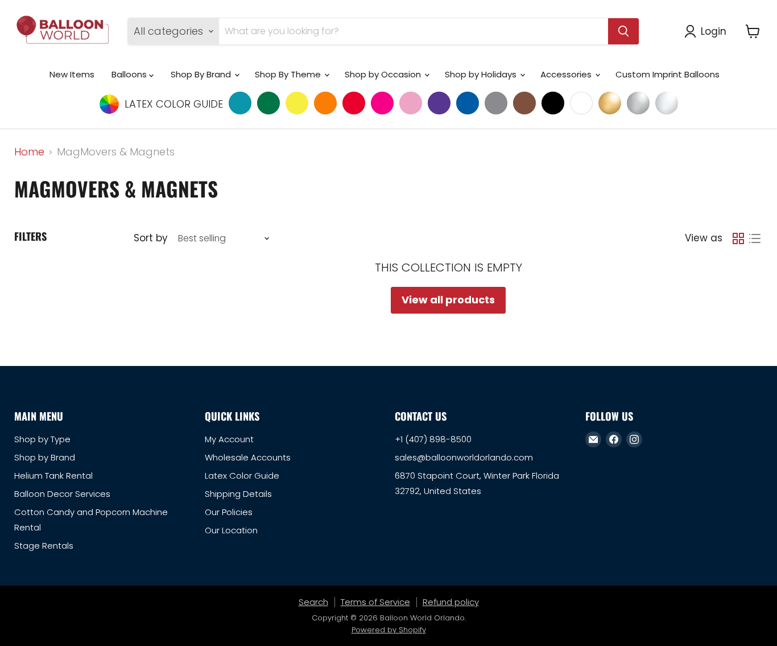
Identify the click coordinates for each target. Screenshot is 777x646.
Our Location (231, 530)
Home (29, 152)
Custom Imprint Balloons (667, 74)
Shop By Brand (202, 74)
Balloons (130, 74)
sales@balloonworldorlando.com (464, 457)
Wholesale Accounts (248, 457)
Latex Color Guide (242, 476)
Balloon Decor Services (62, 494)
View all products (448, 300)
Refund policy (451, 602)
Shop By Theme (289, 74)
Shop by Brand (44, 457)
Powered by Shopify (389, 629)
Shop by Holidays (482, 74)
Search (313, 602)
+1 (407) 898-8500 (433, 439)
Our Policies (229, 512)
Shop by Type (42, 439)
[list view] (754, 238)
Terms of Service (375, 602)
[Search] (623, 31)
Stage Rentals (43, 546)
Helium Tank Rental (53, 476)
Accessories (567, 74)
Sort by (150, 238)
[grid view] (738, 238)
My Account (229, 439)
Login (713, 31)
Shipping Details (238, 494)
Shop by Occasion (384, 74)
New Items (71, 74)
